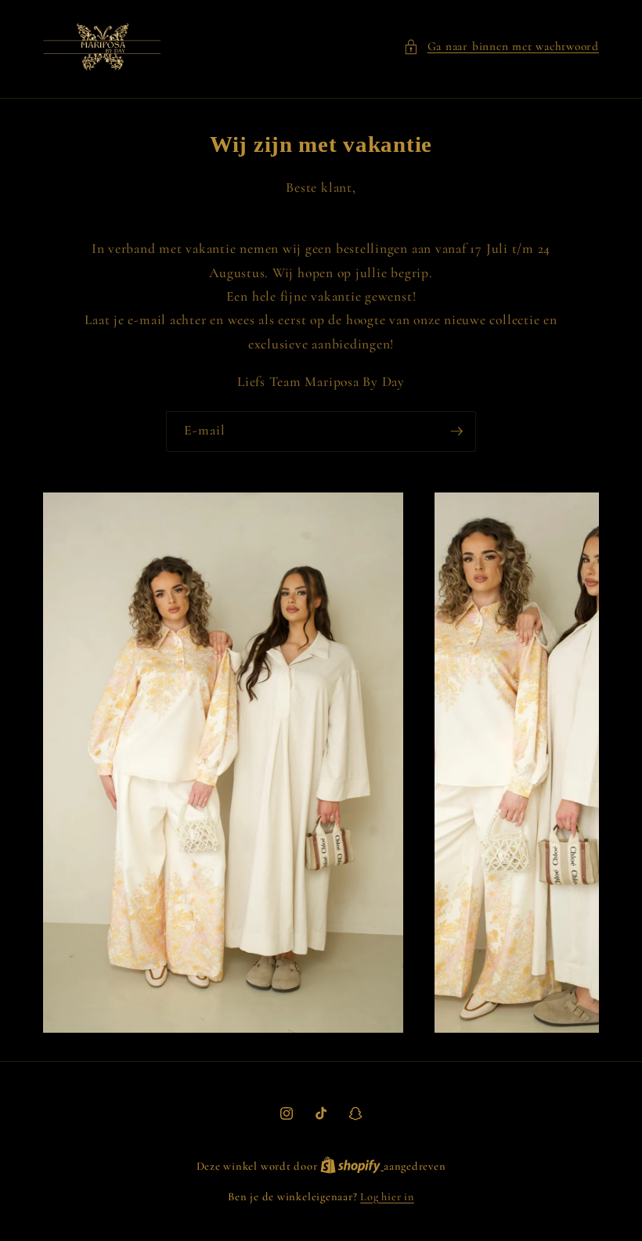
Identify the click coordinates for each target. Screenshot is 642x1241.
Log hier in (386, 1196)
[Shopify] (352, 1166)
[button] (501, 46)
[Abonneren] (456, 431)
